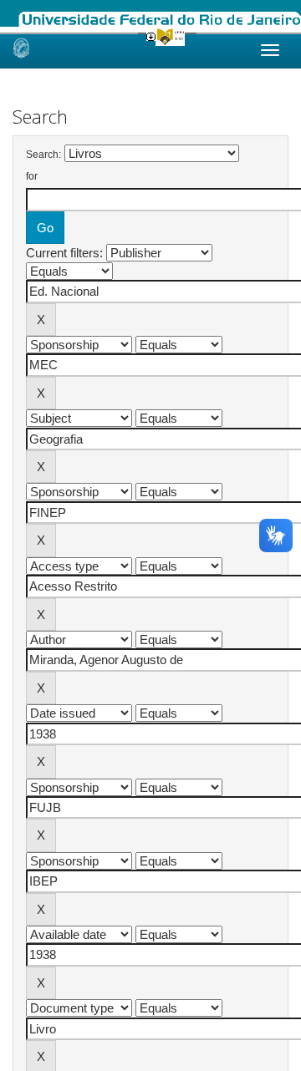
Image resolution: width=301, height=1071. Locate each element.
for (32, 176)
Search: (43, 154)
